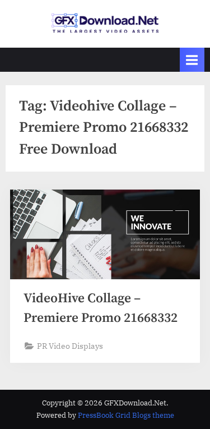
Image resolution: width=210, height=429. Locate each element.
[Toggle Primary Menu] (192, 60)
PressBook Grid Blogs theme (126, 415)
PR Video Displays (70, 346)
